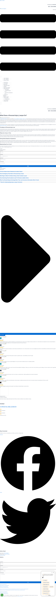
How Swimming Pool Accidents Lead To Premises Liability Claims (14, 177)
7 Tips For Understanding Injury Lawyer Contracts (11, 182)
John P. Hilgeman (6, 79)
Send (28, 582)
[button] (28, 42)
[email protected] (2, 555)
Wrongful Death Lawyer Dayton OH (4, 592)
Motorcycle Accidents (7, 87)
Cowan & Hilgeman (8, 407)
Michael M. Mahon (6, 80)
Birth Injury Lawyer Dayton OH (3, 584)
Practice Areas (4, 81)
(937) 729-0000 (6, 553)
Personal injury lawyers (3, 125)
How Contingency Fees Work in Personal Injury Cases (12, 173)
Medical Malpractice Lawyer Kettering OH (4, 585)
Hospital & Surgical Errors (8, 91)
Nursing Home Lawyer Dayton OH (3, 591)
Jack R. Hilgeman (6, 78)
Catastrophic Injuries (7, 85)
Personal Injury (6, 82)
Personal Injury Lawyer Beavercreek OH (4, 587)
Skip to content (2, 0)
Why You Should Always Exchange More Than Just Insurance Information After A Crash (19, 180)
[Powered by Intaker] (49, 595)
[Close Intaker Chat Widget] (53, 572)
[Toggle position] (51, 572)
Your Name (1, 150)
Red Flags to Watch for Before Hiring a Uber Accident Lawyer (13, 175)
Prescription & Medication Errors (9, 93)
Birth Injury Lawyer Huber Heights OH (4, 586)
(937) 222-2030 (7, 554)
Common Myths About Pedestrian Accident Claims (11, 171)
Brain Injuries (5, 84)
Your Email (1, 154)
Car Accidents (6, 83)
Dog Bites (5, 86)
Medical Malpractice (6, 88)
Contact (3, 104)
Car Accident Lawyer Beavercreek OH (4, 593)
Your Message (2, 161)
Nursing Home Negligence (5, 95)
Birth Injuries (7, 89)
